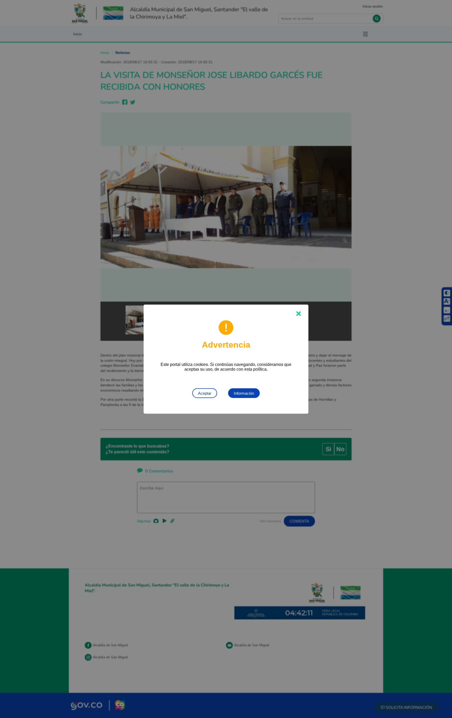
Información (244, 393)
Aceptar (204, 393)
